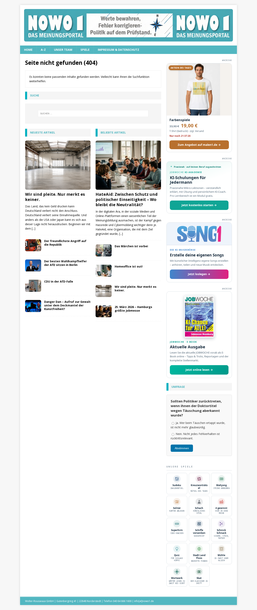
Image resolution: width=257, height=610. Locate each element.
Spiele (85, 50)
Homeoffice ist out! (129, 266)
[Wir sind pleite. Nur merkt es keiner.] (58, 165)
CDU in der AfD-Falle (58, 281)
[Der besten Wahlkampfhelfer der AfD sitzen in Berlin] (33, 265)
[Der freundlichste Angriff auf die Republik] (33, 245)
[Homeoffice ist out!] (104, 271)
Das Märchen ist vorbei (131, 246)
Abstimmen (182, 448)
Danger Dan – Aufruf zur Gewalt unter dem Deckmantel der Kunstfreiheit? (67, 305)
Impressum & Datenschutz (118, 50)
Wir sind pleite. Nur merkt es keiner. (55, 197)
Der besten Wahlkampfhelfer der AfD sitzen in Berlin (65, 263)
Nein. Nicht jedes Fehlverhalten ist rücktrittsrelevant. (195, 436)
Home (28, 50)
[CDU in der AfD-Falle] (33, 286)
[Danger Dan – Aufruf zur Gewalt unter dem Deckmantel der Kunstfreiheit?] (33, 306)
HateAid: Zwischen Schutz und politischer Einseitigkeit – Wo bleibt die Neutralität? (127, 199)
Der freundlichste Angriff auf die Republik (65, 242)
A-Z (43, 50)
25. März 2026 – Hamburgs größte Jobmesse (133, 308)
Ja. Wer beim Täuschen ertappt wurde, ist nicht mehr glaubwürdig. (198, 425)
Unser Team (63, 50)
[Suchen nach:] (93, 113)
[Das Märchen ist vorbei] (104, 250)
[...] (33, 228)
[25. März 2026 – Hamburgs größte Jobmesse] (104, 311)
